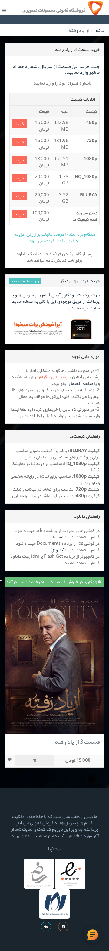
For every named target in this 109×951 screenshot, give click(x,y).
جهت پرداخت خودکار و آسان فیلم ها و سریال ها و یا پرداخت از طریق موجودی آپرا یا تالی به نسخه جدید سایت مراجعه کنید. (55, 301)
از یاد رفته (78, 30)
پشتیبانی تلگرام (53, 376)
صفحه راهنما (82, 383)
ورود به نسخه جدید (25, 281)
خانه (100, 30)
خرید (19, 123)
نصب (59, 536)
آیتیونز (58, 549)
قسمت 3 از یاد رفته (77, 742)
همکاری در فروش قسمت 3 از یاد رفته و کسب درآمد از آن (51, 581)
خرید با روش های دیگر (80, 280)
